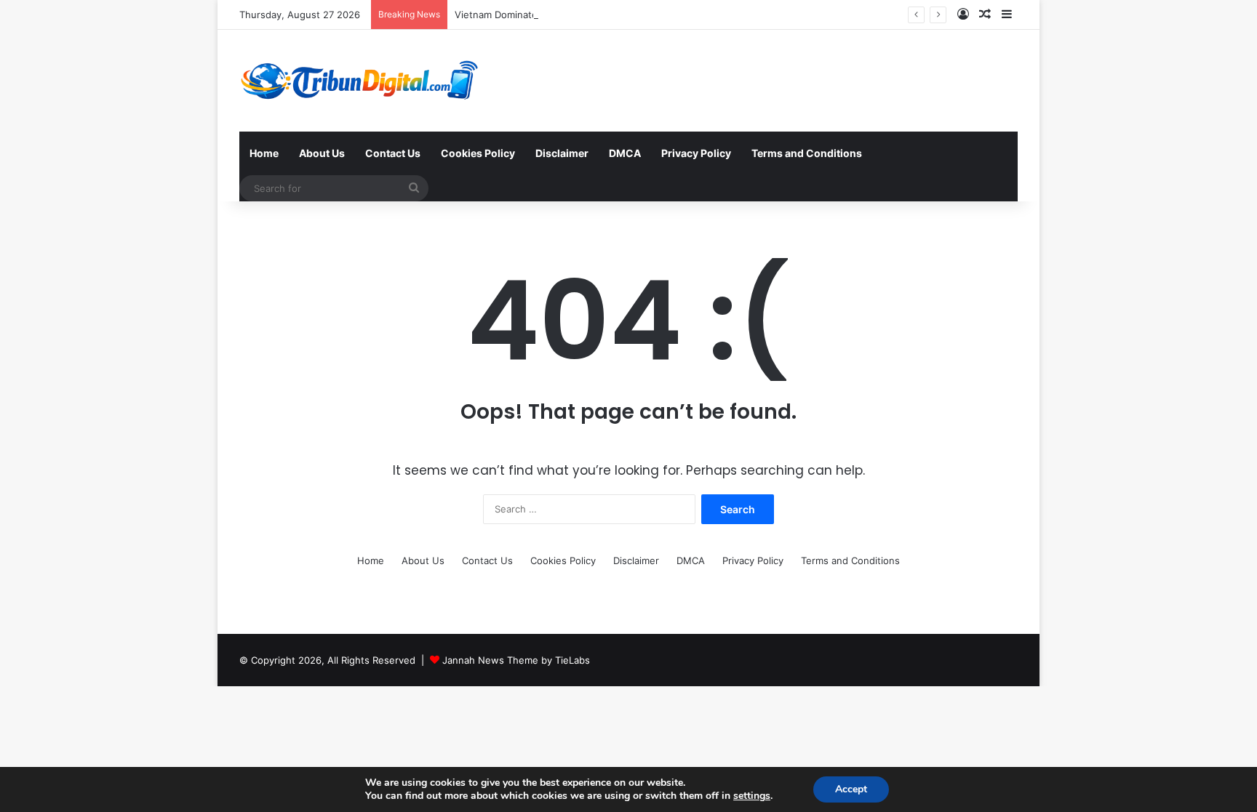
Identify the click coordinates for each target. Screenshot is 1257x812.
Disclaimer (561, 153)
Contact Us (392, 153)
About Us (322, 153)
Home (264, 153)
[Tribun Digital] (362, 80)
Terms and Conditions (806, 153)
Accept (851, 789)
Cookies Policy (478, 153)
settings (751, 796)
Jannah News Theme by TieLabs (516, 660)
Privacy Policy (696, 153)
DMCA (625, 153)
